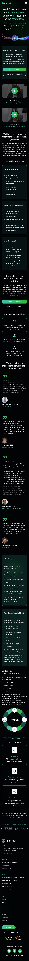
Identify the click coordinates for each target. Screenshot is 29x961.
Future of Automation (7, 889)
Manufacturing (5, 865)
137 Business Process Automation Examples (13, 877)
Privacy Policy (19, 955)
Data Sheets (5, 899)
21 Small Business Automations (9, 880)
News (3, 902)
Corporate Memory (6, 868)
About (3, 911)
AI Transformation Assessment (9, 862)
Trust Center (5, 917)
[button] (26, 3)
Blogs (3, 896)
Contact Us (4, 920)
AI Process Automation (7, 886)
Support (4, 914)
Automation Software (7, 893)
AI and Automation (6, 883)
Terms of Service (10, 955)
